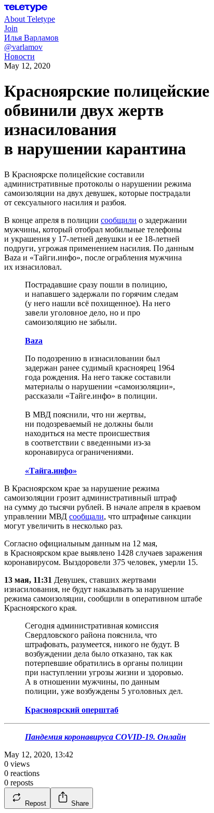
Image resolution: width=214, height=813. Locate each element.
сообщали (86, 516)
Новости (19, 56)
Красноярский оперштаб (71, 709)
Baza (34, 340)
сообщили (119, 220)
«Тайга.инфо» (51, 470)
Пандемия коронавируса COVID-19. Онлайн (105, 736)
